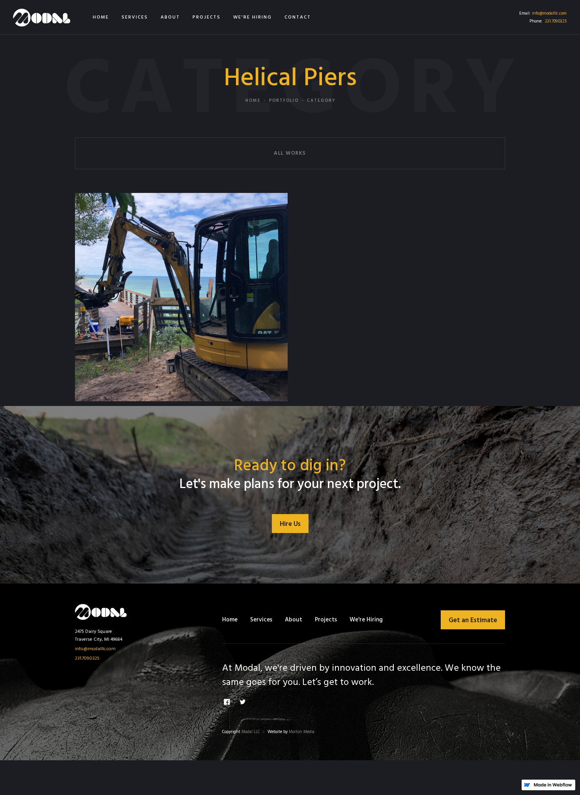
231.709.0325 (556, 21)
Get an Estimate (473, 620)
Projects (326, 620)
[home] (41, 17)
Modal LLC (250, 731)
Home (253, 100)
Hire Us (290, 524)
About (293, 620)
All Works (290, 153)
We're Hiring (366, 620)
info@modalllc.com (549, 13)
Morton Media (301, 731)
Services (261, 620)
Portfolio (284, 100)
